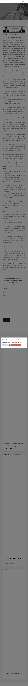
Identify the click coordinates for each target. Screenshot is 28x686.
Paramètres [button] (5, 344)
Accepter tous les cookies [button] (15, 344)
